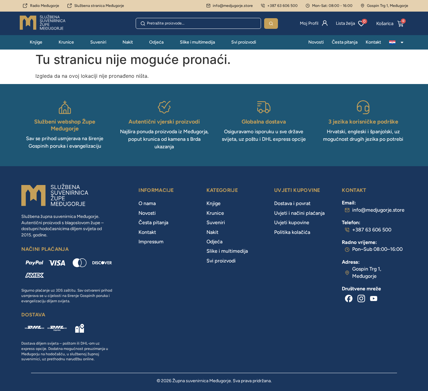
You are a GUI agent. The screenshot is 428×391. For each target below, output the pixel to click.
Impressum (151, 242)
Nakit (128, 42)
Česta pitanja (345, 42)
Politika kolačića (292, 232)
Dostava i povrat (292, 203)
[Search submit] (271, 23)
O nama (147, 203)
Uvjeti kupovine (291, 222)
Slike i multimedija (197, 42)
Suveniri (98, 42)
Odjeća (156, 42)
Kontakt (373, 42)
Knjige (36, 42)
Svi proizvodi (243, 42)
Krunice (66, 42)
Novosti (316, 42)
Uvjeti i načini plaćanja (299, 213)
